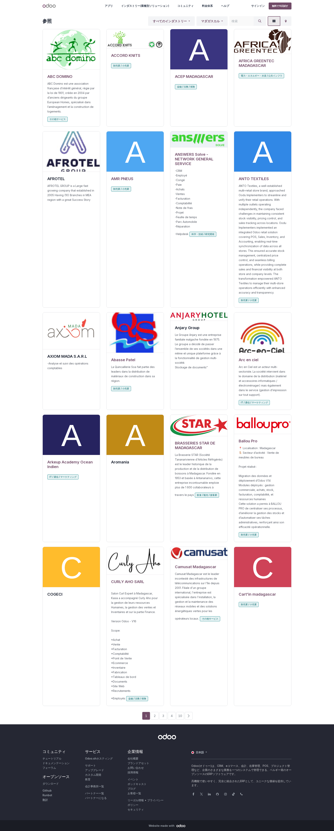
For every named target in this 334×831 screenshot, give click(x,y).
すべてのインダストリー (170, 21)
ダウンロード (51, 783)
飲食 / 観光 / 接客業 (207, 495)
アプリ (109, 5)
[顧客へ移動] (71, 49)
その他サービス (57, 119)
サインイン (258, 5)
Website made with (162, 825)
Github (47, 790)
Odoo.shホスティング (99, 758)
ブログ (132, 788)
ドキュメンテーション (56, 763)
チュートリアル (52, 758)
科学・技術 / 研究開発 (203, 234)
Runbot (47, 795)
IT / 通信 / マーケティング (254, 402)
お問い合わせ (136, 767)
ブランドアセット (138, 763)
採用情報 (133, 772)
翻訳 (45, 799)
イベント (133, 779)
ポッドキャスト (137, 784)
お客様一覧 (134, 793)
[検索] (259, 21)
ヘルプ (225, 5)
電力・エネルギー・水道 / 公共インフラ (261, 75)
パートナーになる (96, 797)
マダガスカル (210, 21)
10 (180, 716)
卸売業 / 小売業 (121, 65)
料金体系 (207, 5)
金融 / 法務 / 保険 (186, 86)
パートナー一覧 (94, 793)
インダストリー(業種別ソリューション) (145, 5)
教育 (87, 779)
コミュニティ (185, 5)
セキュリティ (136, 809)
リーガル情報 (136, 800)
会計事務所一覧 (94, 786)
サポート (90, 765)
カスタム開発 (93, 774)
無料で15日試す (280, 5)
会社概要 (133, 758)
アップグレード (94, 770)
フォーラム (49, 767)
